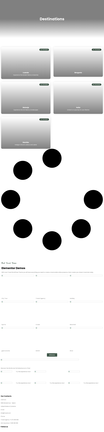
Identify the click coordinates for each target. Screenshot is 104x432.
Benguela (78, 73)
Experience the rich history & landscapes (26, 110)
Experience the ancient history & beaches (25, 75)
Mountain (73, 324)
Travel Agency (40, 298)
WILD (71, 351)
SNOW (38, 351)
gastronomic (6, 351)
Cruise (38, 324)
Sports (4, 324)
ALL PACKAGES (44, 49)
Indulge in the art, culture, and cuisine (26, 145)
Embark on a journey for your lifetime (78, 110)
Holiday (72, 298)
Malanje (26, 107)
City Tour (5, 298)
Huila (78, 107)
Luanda (26, 73)
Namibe (26, 142)
